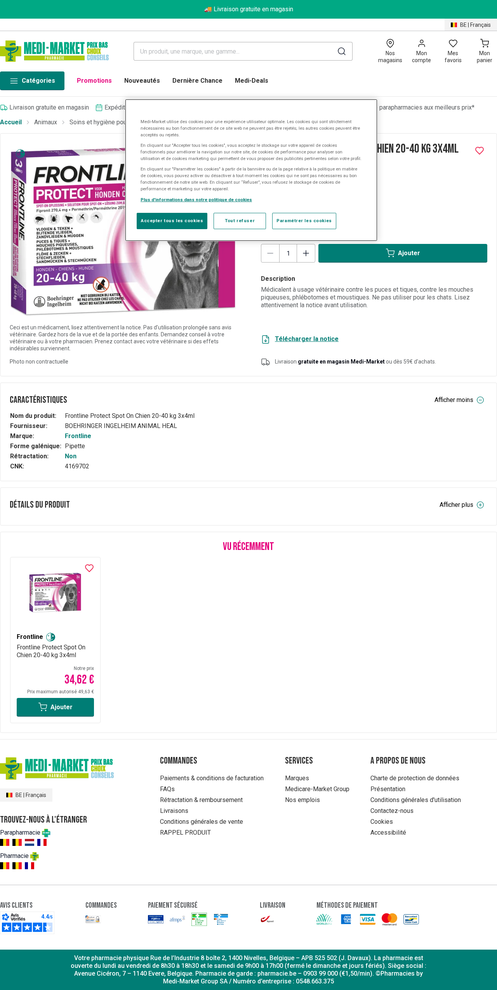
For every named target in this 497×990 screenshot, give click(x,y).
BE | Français (475, 25)
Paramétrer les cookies (304, 220)
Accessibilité (388, 832)
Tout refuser (240, 220)
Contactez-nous (392, 810)
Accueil (11, 122)
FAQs (167, 789)
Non (70, 456)
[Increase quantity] (306, 253)
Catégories (38, 80)
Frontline (78, 436)
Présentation (387, 789)
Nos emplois (302, 800)
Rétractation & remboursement (201, 800)
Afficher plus (456, 504)
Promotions (94, 80)
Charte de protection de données (414, 778)
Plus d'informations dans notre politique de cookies (196, 199)
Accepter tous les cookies (172, 220)
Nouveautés (142, 80)
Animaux (45, 122)
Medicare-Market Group (317, 789)
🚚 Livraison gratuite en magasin (248, 9)
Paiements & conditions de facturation (212, 778)
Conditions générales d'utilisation (415, 800)
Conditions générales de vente (201, 821)
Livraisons (174, 810)
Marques (297, 778)
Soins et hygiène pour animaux (111, 122)
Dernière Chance (197, 80)
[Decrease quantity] (270, 253)
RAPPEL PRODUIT (185, 832)
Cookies (381, 821)
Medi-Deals (251, 80)
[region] (251, 170)
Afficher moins (453, 400)
